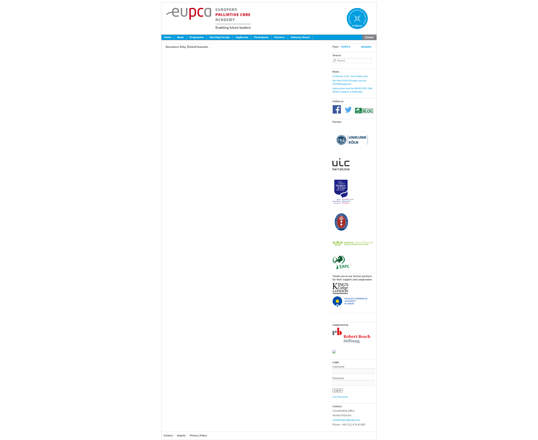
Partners (279, 37)
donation (366, 46)
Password (338, 378)
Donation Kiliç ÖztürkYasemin (187, 46)
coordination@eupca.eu (346, 420)
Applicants (242, 37)
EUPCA (345, 46)
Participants (261, 37)
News (180, 37)
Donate (369, 37)
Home (167, 37)
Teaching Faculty (220, 37)
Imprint (181, 435)
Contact (168, 435)
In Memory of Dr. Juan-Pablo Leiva (350, 76)
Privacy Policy (198, 435)
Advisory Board (300, 37)
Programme (197, 37)
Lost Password (340, 396)
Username (338, 366)
